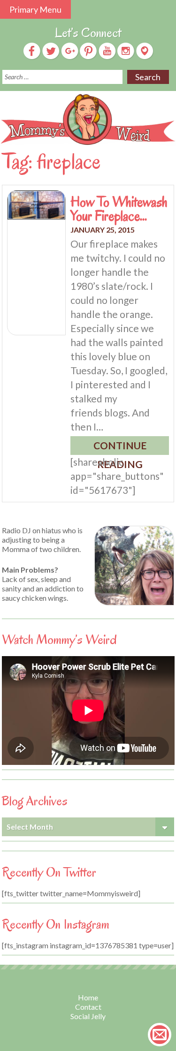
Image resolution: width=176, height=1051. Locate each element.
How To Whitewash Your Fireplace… (119, 208)
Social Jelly (88, 1016)
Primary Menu (35, 9)
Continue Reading (119, 447)
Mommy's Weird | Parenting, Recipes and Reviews (88, 119)
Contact (88, 1006)
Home (88, 997)
